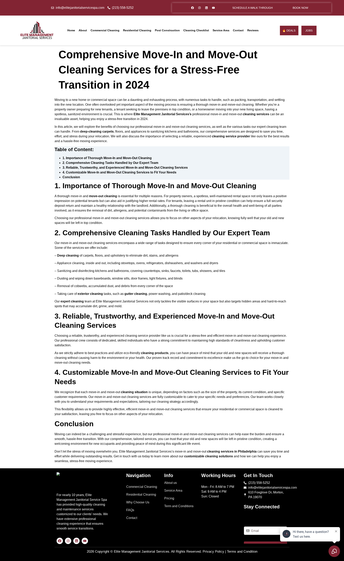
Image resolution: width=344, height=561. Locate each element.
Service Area (221, 30)
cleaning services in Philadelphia (232, 451)
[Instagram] (199, 8)
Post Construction (167, 30)
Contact (238, 30)
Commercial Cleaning (105, 30)
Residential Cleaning (137, 30)
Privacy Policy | (214, 551)
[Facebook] (192, 8)
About (83, 30)
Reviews (253, 30)
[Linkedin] (206, 8)
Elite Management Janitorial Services (141, 551)
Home (71, 30)
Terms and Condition (242, 551)
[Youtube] (213, 8)
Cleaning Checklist (196, 30)
